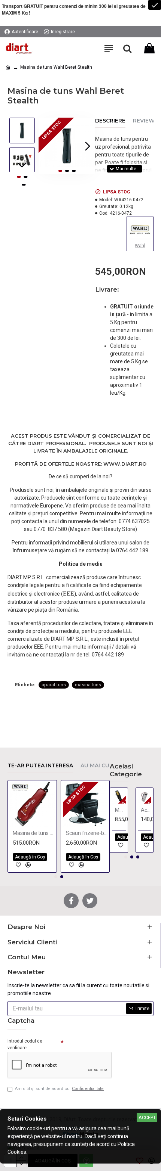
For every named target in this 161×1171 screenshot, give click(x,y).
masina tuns (88, 684)
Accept (147, 1117)
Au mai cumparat (106, 765)
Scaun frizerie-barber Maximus (87, 833)
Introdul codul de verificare (24, 1044)
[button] (46, 146)
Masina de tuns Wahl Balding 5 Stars (34, 833)
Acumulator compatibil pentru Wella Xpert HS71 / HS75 (146, 810)
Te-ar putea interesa (40, 765)
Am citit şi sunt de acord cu (59, 1088)
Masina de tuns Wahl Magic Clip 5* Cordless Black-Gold (120, 810)
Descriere (110, 121)
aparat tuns (54, 684)
